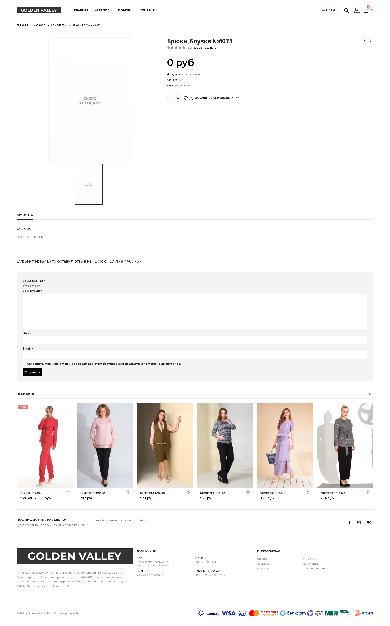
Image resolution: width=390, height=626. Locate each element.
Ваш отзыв (32, 291)
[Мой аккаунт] (357, 10)
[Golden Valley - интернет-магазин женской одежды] (39, 10)
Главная (81, 10)
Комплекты (187, 85)
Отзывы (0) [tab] (25, 215)
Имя (27, 333)
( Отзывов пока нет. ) (203, 47)
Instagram (359, 522)
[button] (368, 394)
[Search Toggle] (346, 10)
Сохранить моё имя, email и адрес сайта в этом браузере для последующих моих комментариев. (104, 364)
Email (28, 348)
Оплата (262, 558)
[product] (105, 445)
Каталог (101, 10)
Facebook (170, 98)
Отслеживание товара (316, 568)
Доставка (263, 563)
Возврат (262, 568)
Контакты (148, 10)
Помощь (125, 10)
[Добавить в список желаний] (68, 493)
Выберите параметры (66, 410)
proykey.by (72, 613)
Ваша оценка (34, 281)
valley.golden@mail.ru (150, 575)
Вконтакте (177, 98)
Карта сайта (310, 563)
